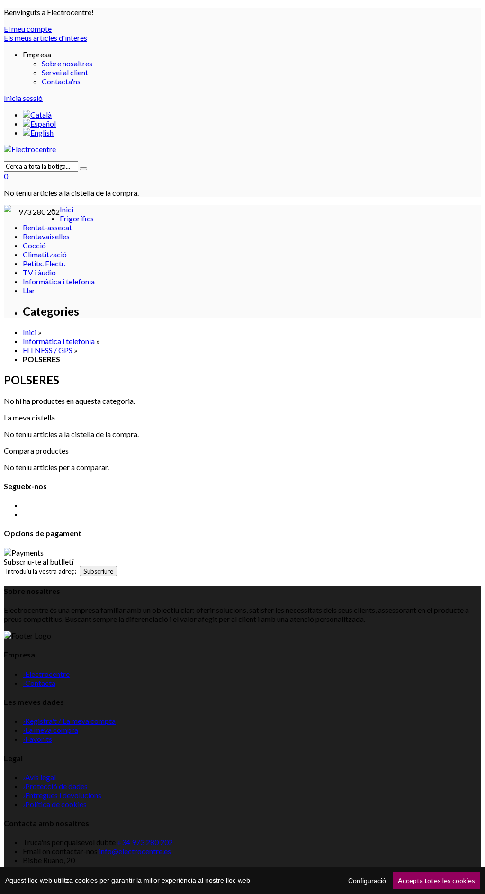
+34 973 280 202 (145, 842)
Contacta (39, 682)
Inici (29, 332)
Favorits (37, 738)
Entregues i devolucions (62, 795)
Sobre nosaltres (67, 63)
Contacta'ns (61, 81)
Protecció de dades (55, 786)
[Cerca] (83, 168)
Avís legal (39, 777)
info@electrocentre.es (135, 851)
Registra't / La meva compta (69, 720)
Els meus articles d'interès (45, 37)
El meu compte (28, 28)
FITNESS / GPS (47, 350)
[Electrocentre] (242, 149)
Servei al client (65, 72)
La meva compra (50, 729)
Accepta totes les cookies (436, 880)
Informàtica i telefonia (59, 341)
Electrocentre (46, 673)
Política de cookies (55, 804)
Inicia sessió (23, 97)
